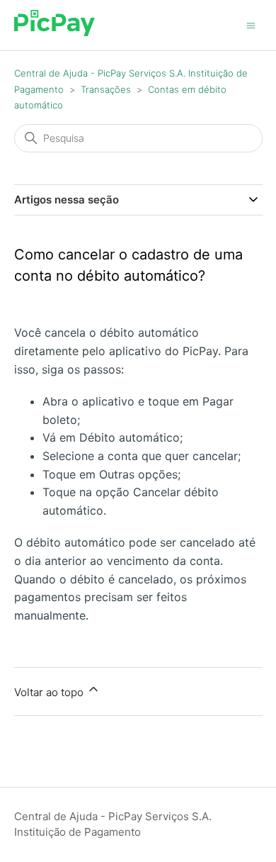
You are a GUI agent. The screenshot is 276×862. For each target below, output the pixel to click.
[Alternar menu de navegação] (250, 24)
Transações (106, 89)
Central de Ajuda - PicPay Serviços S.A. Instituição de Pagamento (113, 824)
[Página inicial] (55, 32)
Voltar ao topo (50, 692)
